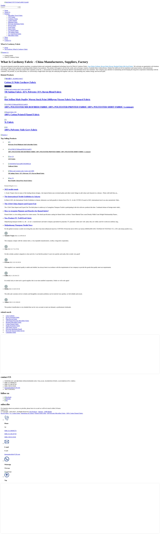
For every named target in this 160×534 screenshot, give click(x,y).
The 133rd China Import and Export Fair (20, 204)
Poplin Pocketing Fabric (13, 326)
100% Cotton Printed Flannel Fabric (22, 114)
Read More (8, 86)
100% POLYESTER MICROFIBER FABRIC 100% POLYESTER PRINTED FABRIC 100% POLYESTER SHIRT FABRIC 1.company (69, 107)
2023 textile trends (11, 189)
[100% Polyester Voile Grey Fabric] (5, 127)
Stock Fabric (12, 29)
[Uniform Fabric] (19, 164)
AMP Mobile (48, 411)
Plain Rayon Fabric (11, 319)
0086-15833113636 (10, 437)
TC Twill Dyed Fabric (14, 34)
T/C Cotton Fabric (14, 413)
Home (6, 10)
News (6, 37)
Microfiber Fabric (13, 35)
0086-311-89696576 (10, 431)
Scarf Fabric (11, 27)
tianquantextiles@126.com (12, 387)
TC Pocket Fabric (13, 30)
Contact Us (7, 40)
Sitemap (40, 411)
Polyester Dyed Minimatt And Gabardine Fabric (22, 144)
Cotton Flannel (12, 20)
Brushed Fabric (118, 66)
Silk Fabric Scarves (11, 327)
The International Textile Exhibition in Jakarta (22, 197)
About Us (7, 12)
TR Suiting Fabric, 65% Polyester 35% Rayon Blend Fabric (32, 92)
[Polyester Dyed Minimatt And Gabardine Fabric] (9, 142)
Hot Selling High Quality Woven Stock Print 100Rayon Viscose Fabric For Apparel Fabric (47, 99)
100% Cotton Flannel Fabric (74, 413)
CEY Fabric (11, 17)
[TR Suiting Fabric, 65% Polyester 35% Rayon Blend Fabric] (17, 89)
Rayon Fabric (12, 25)
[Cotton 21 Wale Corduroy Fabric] (13, 78)
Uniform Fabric (13, 166)
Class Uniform (10, 316)
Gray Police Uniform (94, 66)
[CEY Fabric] (11, 156)
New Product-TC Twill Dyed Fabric (18, 218)
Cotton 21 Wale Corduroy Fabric (20, 82)
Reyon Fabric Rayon (107, 66)
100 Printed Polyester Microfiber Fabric (17, 321)
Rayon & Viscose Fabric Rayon (15, 331)
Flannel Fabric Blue (40, 413)
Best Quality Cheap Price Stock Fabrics (20, 180)
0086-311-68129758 (10, 434)
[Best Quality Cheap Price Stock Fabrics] (11, 178)
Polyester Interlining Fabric (16, 24)
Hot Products (33, 411)
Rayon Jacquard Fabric (12, 317)
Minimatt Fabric (13, 22)
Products (7, 14)
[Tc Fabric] (5, 119)
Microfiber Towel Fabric (15, 15)
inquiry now (4, 410)
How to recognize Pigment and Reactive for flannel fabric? (26, 211)
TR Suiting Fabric (13, 32)
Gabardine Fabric (11, 332)
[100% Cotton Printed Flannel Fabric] (10, 112)
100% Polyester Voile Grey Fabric (20, 130)
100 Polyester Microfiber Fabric (56, 413)
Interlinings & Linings (27, 413)
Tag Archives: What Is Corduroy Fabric (16, 49)
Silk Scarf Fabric (128, 66)
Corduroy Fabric (13, 19)
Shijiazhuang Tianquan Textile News (18, 225)
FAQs (6, 39)
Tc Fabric (9, 122)
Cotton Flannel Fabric (12, 324)
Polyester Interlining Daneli (14, 329)
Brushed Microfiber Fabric (13, 322)
